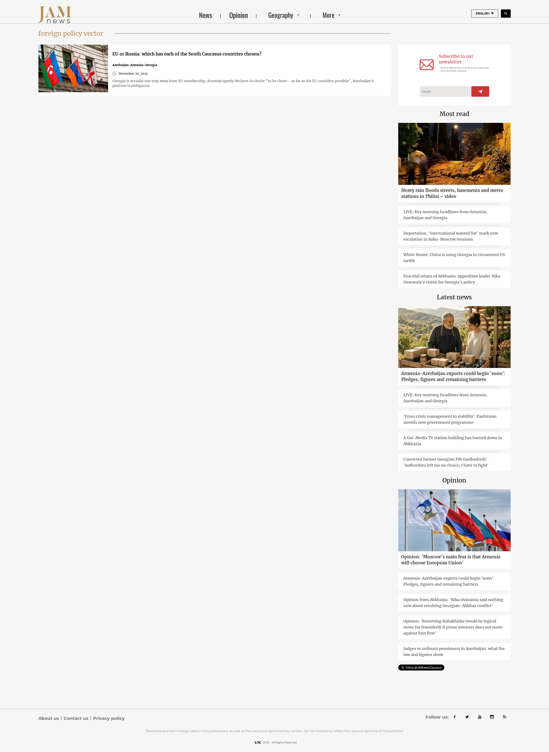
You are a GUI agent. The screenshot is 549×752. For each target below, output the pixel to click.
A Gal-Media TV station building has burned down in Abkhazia (452, 440)
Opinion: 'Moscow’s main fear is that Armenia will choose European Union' (450, 559)
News (205, 15)
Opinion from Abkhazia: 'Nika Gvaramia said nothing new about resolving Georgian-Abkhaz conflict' (453, 602)
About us (48, 718)
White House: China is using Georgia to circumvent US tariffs (454, 257)
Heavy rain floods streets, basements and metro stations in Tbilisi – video (452, 193)
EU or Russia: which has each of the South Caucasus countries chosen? (186, 54)
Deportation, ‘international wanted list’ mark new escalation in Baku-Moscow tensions (450, 236)
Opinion (238, 15)
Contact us (76, 718)
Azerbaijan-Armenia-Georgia (134, 65)
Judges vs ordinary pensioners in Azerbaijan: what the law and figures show (454, 651)
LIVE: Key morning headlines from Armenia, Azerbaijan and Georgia (445, 214)
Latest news (454, 297)
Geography (280, 15)
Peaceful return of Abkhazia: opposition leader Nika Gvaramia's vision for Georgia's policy (451, 279)
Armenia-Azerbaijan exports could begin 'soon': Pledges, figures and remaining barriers (453, 376)
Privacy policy (109, 718)
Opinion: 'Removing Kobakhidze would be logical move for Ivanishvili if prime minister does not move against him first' (453, 627)
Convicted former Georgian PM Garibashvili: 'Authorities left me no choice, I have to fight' (446, 462)
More (329, 15)
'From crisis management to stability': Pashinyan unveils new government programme (449, 419)
